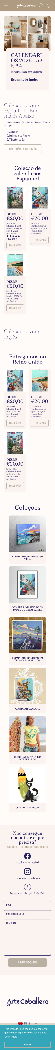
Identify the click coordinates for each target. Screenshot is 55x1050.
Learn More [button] (11, 1036)
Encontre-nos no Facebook (27, 862)
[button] (5, 5)
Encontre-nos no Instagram (27, 878)
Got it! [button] (27, 1044)
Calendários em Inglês (23, 149)
